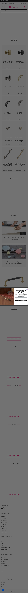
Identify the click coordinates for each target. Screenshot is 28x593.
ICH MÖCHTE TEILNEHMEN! (21, 300)
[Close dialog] (27, 289)
